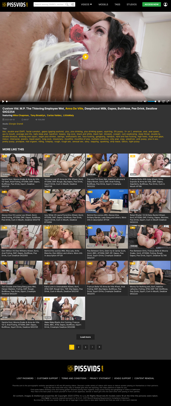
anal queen (154, 131)
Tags (117, 4)
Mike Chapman (21, 115)
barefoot (53, 134)
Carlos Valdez (54, 115)
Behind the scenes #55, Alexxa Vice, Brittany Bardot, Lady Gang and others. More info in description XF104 (106, 217)
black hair (98, 134)
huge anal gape (156, 136)
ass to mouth (9, 134)
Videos (85, 4)
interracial (15, 139)
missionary (58, 139)
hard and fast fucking (126, 136)
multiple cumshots (100, 139)
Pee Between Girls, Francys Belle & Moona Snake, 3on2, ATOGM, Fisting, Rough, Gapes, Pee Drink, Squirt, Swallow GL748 (149, 253)
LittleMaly (68, 115)
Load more (85, 337)
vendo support (122, 378)
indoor (6, 139)
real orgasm (31, 141)
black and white (84, 134)
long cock (46, 139)
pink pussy (141, 139)
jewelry (24, 139)
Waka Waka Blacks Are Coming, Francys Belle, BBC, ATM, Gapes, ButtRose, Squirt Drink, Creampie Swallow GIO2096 (62, 324)
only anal (114, 139)
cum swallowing (129, 134)
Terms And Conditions (73, 378)
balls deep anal (41, 134)
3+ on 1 (128, 131)
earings (60, 136)
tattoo (125, 141)
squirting (108, 131)
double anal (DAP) (16, 131)
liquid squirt (35, 139)
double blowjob (10, 136)
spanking (104, 141)
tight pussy (134, 141)
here (47, 398)
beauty (62, 134)
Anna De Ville (74, 108)
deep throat (144, 134)
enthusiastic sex (73, 136)
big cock (71, 134)
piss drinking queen (93, 131)
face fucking (88, 136)
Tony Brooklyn (37, 115)
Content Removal (144, 378)
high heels (142, 136)
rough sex (66, 141)
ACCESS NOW (152, 4)
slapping (95, 141)
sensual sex (77, 141)
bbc (4, 131)
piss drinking (77, 131)
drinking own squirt (28, 136)
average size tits (24, 134)
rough (57, 141)
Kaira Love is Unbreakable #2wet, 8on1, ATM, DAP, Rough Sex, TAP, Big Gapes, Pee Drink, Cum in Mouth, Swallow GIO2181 (63, 289)
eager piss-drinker (47, 136)
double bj (155, 134)
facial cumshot (33, 131)
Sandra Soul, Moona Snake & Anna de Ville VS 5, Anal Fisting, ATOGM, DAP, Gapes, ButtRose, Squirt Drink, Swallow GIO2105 (20, 324)
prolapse (20, 141)
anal (145, 131)
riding (41, 141)
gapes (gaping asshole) (53, 131)
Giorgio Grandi (16, 123)
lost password (25, 378)
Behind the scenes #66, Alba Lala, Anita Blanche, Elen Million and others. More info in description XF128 (63, 253)
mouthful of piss (82, 139)
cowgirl (116, 134)
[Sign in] (165, 4)
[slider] (71, 101)
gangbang (100, 136)
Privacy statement (100, 378)
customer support (47, 378)
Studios (132, 4)
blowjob (108, 134)
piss (67, 131)
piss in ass (153, 139)
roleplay (49, 141)
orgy (122, 139)
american (137, 131)
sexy (87, 141)
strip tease (115, 141)
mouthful (69, 139)
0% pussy (118, 131)
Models (103, 4)
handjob (110, 136)
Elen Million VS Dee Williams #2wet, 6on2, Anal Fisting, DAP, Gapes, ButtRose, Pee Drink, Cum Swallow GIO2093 (20, 253)
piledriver (130, 139)
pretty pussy (8, 141)
